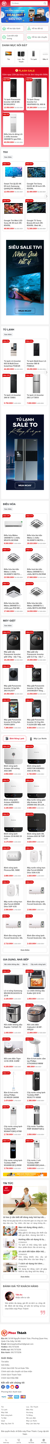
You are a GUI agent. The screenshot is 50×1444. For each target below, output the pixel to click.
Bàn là (25, 964)
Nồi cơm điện (31, 1418)
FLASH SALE (26, 70)
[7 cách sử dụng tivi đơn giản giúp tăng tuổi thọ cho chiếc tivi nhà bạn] (10, 1267)
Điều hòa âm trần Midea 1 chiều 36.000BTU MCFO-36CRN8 (12, 571)
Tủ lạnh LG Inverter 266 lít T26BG (12, 396)
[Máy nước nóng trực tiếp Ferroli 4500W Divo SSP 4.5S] (13, 890)
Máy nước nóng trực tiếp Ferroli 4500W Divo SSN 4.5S (36, 870)
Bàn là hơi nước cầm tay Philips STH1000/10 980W (36, 1061)
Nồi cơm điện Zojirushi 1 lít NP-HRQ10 (34, 1027)
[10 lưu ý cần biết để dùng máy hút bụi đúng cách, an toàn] (25, 1200)
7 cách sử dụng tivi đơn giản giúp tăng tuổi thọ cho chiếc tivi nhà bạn (31, 1263)
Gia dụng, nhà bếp (16, 959)
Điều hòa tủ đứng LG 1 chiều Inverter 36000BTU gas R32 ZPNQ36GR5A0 (13, 136)
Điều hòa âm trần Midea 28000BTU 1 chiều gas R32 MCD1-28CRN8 (13, 605)
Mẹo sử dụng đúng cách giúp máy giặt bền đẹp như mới (31, 1227)
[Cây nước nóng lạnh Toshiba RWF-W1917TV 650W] (36, 1081)
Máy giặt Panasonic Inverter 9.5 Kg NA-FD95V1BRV (12, 722)
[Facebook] (3, 1387)
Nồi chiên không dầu (11, 964)
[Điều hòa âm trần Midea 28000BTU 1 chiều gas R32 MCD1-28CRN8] (13, 591)
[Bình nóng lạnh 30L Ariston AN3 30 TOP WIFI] (36, 822)
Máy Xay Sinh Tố (7, 1423)
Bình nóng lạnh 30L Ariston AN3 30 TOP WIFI (36, 836)
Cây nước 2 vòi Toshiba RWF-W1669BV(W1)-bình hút (35, 1162)
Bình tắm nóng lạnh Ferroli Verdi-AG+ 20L (36, 903)
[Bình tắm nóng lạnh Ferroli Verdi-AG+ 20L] (36, 890)
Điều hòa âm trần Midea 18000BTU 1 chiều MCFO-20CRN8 (36, 605)
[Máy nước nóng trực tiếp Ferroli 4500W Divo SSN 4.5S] (36, 856)
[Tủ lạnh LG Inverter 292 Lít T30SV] (36, 383)
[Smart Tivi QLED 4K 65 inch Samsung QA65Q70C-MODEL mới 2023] (13, 172)
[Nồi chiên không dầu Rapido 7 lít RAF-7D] (13, 1013)
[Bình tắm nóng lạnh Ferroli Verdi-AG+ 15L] (36, 924)
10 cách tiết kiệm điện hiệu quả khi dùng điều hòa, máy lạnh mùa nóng (32, 1251)
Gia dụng (29, 1412)
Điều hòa (9, 504)
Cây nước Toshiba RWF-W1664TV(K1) (35, 1127)
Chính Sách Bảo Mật (9, 1378)
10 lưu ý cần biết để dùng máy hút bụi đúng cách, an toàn (24, 1217)
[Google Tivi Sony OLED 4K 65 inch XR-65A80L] (36, 172)
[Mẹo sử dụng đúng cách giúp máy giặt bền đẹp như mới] (10, 1231)
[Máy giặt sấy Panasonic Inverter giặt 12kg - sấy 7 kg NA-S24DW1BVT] (13, 640)
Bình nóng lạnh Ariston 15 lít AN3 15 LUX (13, 836)
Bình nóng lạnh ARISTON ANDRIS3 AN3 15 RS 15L (35, 768)
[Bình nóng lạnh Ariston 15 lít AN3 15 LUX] (13, 822)
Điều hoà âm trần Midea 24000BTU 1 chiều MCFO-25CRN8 (36, 571)
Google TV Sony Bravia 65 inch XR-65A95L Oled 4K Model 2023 (35, 223)
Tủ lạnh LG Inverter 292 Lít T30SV (35, 396)
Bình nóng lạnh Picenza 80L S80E (12, 869)
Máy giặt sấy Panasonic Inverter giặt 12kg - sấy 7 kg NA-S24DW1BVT (12, 654)
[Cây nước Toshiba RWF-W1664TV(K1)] (36, 1115)
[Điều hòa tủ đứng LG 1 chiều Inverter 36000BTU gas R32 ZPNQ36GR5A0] (13, 122)
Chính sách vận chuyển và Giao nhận (16, 1371)
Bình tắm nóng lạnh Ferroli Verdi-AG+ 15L (36, 937)
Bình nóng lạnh (6, 1415)
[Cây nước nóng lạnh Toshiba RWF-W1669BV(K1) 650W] (13, 1149)
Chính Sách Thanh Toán (11, 1375)
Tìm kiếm (5, 1362)
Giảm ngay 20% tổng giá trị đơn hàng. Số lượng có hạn (25, 75)
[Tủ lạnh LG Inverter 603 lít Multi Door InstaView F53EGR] (13, 349)
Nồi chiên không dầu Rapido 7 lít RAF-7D (13, 1026)
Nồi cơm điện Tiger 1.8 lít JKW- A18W (12, 1060)
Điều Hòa (29, 1410)
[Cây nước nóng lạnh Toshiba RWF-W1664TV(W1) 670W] (13, 1115)
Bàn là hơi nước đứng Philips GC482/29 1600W (11, 1095)
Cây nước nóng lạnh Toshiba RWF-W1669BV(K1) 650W (13, 1162)
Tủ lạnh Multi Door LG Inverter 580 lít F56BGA (36, 363)
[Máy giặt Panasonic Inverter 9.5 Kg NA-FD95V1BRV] (13, 708)
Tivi (5, 152)
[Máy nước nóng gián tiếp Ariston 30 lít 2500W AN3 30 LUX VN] (36, 788)
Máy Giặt (4, 1412)
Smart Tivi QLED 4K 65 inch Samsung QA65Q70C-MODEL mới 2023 (12, 186)
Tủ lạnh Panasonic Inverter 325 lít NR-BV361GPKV (12, 102)
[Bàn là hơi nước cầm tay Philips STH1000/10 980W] (36, 1047)
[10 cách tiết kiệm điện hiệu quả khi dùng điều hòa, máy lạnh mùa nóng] (10, 1255)
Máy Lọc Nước (40, 739)
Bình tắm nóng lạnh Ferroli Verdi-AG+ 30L (13, 937)
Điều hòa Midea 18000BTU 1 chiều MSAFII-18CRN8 (12, 537)
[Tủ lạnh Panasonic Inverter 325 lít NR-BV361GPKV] (13, 88)
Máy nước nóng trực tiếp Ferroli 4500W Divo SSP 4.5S (13, 904)
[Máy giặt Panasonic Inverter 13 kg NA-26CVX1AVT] (13, 674)
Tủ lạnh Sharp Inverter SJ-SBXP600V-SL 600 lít (36, 102)
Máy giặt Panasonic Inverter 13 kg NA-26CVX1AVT (12, 688)
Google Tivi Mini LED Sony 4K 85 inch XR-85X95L (13, 223)
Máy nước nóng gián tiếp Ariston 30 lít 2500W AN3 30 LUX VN (36, 802)
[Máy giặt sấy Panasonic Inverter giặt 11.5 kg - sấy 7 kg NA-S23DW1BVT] (36, 640)
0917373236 (13, 1347)
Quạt (3, 1421)
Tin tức (8, 1183)
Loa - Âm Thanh (32, 1407)
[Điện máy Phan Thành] (4, 3)
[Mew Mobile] (25, 277)
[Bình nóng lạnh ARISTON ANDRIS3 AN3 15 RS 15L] (36, 754)
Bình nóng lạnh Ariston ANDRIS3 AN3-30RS (11, 802)
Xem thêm (8, 157)
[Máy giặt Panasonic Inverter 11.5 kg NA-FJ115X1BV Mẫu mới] (36, 708)
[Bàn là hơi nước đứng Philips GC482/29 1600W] (13, 1081)
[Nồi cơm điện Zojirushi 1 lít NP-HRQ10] (36, 1013)
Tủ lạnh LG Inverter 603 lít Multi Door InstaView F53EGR (12, 363)
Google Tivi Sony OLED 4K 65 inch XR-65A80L (36, 186)
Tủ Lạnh (4, 1410)
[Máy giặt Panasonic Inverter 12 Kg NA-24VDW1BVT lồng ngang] (36, 674)
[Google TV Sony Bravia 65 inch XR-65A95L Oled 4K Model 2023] (36, 209)
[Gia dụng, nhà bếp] (25, 1174)
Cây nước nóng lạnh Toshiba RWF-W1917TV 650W (36, 1095)
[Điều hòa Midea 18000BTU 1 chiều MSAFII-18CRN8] (13, 524)
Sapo (25, 1434)
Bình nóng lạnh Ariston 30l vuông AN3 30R (12, 768)
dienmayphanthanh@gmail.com (20, 1344)
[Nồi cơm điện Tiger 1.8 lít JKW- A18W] (13, 1047)
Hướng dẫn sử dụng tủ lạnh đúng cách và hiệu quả (32, 1239)
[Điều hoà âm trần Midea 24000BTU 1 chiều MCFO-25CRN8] (36, 558)
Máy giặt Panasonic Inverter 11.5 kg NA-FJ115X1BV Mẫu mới (36, 722)
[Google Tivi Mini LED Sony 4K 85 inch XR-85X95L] (13, 209)
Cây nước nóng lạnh (38, 964)
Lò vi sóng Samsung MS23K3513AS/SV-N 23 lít (13, 993)
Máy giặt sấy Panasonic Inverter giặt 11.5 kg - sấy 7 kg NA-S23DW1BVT (36, 654)
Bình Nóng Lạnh (17, 739)
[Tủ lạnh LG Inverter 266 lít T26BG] (13, 383)
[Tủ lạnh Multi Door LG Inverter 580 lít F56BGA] (36, 349)
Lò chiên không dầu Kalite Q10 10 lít (36, 992)
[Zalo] (8, 1387)
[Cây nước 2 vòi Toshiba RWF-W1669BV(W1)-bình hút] (36, 1149)
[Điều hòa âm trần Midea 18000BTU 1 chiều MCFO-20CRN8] (36, 591)
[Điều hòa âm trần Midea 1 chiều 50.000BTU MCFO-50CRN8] (36, 524)
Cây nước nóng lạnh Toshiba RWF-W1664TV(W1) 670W (13, 1128)
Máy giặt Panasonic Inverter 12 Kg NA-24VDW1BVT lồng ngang (35, 688)
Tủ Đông (29, 1415)
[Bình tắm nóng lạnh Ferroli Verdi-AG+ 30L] (13, 924)
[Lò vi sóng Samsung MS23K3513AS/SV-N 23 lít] (13, 979)
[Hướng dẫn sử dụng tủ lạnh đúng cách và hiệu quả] (10, 1243)
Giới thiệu (5, 1365)
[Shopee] (12, 1387)
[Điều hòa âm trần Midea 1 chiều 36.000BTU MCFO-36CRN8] (13, 558)
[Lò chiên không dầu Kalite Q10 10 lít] (36, 979)
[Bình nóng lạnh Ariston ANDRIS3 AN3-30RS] (13, 788)
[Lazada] (17, 1387)
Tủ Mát (3, 1418)
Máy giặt (9, 620)
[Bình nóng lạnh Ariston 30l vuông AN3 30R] (13, 754)
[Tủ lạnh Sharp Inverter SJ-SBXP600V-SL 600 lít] (36, 88)
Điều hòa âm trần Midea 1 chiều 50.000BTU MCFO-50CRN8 (35, 537)
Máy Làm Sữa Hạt (33, 1423)
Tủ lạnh (8, 329)
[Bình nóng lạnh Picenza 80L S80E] (13, 856)
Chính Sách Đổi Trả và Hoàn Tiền (15, 1368)
